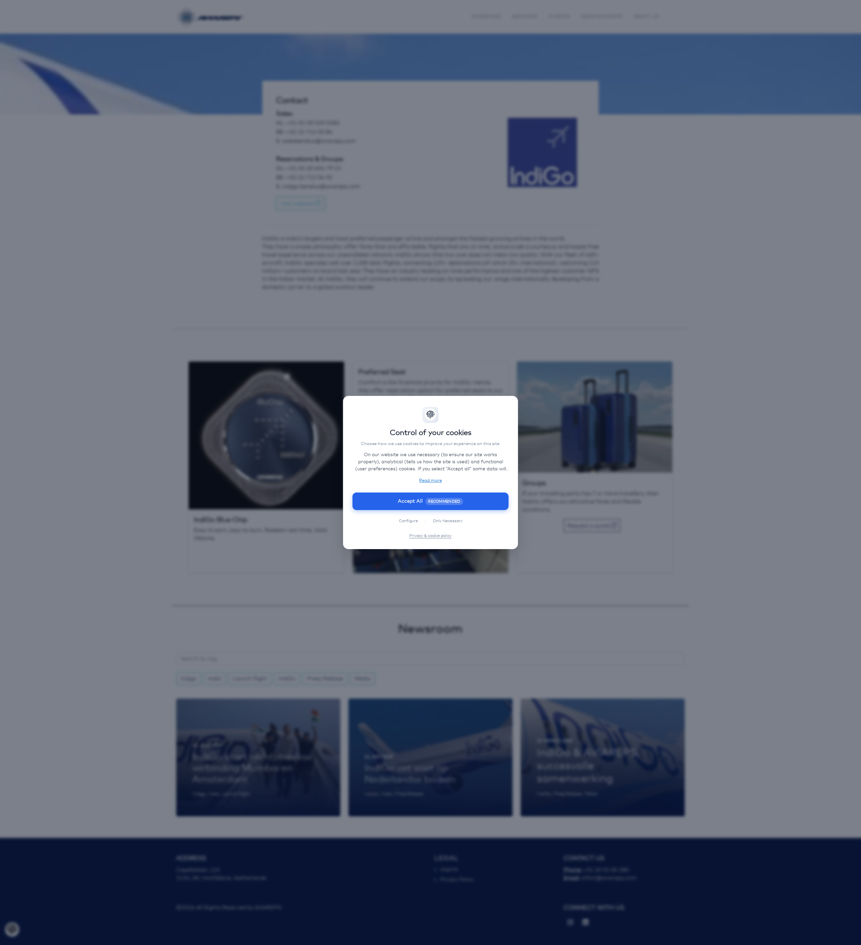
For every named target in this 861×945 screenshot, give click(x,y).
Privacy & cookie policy (430, 536)
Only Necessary (447, 521)
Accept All (429, 501)
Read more (430, 480)
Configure (408, 521)
